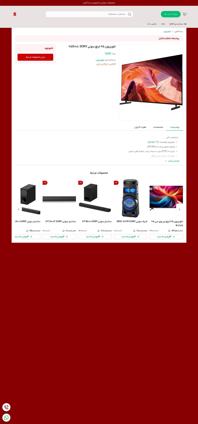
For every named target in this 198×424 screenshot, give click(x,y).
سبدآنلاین (178, 31)
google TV (153, 142)
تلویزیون (167, 31)
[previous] (179, 209)
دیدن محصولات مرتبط (35, 57)
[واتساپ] (6, 418)
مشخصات (158, 127)
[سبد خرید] (184, 14)
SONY (108, 53)
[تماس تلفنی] (6, 407)
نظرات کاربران (140, 127)
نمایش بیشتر (173, 161)
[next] (18, 209)
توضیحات (174, 127)
